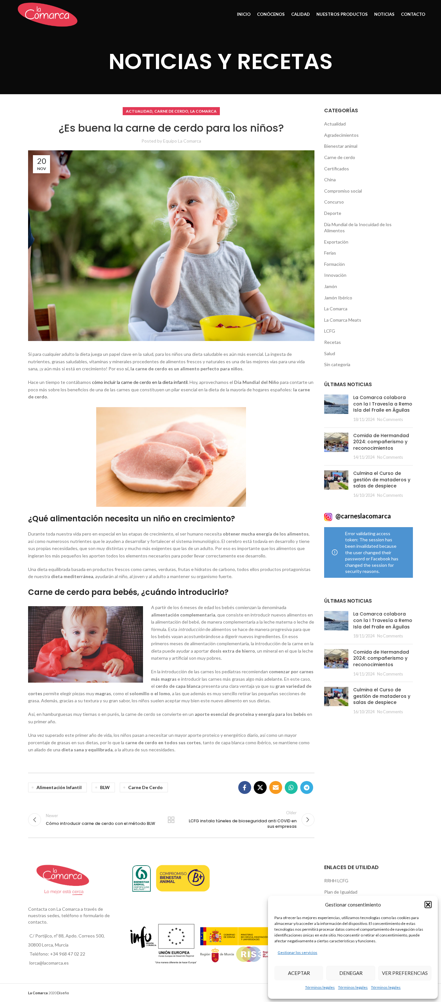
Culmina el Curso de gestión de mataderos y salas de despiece (381, 479)
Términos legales (320, 987)
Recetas (332, 342)
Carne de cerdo (171, 111)
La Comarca (203, 111)
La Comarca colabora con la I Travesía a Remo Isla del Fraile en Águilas (382, 403)
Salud (329, 353)
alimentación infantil (59, 787)
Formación (334, 264)
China (330, 179)
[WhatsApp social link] (291, 787)
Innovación (335, 275)
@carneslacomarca (362, 516)
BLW (105, 787)
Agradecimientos (341, 135)
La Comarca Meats (342, 320)
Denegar (351, 973)
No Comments (390, 419)
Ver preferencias (405, 973)
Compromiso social (343, 191)
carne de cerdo (145, 787)
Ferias (330, 253)
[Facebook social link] (244, 787)
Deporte (332, 213)
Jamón (330, 286)
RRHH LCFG (336, 880)
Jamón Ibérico (338, 297)
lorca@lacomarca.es (49, 963)
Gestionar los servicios (297, 952)
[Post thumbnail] (336, 408)
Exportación (336, 242)
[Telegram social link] (306, 787)
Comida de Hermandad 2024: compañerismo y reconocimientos (381, 441)
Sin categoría (337, 364)
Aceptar (299, 973)
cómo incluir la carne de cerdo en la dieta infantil (140, 382)
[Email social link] (275, 787)
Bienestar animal (340, 146)
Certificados (336, 168)
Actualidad (139, 111)
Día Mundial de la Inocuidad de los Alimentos (358, 228)
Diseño (63, 993)
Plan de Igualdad (340, 892)
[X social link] (260, 787)
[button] (428, 904)
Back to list (171, 819)
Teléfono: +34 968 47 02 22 (57, 954)
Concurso (334, 202)
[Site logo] (47, 14)
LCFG (329, 331)
